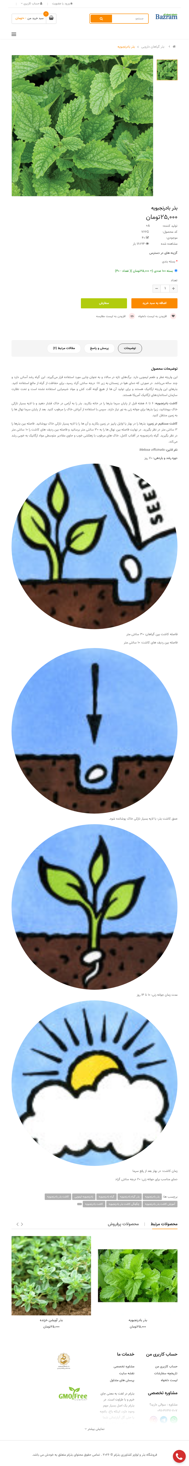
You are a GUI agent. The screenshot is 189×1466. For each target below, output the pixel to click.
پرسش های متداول (122, 1380)
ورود (67, 3)
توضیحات (130, 348)
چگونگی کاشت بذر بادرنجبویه (124, 1204)
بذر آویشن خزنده (51, 1320)
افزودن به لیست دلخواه (153, 316)
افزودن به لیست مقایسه (111, 316)
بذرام (131, 1393)
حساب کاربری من (166, 1366)
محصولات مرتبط (164, 1224)
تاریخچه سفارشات (165, 1373)
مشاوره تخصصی (124, 1366)
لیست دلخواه (169, 1380)
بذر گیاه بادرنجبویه (129, 1197)
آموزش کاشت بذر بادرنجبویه (160, 1204)
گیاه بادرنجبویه (106, 1197)
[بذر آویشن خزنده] (51, 1275)
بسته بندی (168, 261)
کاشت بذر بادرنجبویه (58, 1197)
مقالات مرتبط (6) (64, 348)
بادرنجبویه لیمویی (83, 1197)
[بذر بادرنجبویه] (137, 1275)
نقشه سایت (126, 1373)
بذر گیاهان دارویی (152, 47)
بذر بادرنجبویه (126, 47)
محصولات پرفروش (123, 1224)
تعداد (174, 280)
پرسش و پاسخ (99, 348)
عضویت (56, 3)
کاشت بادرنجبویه (94, 1204)
